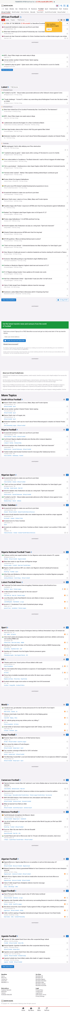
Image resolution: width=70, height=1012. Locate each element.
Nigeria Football (22, 559)
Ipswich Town (7, 608)
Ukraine (11, 9)
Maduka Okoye (7, 500)
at (34, 2)
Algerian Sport (26, 866)
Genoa (5, 886)
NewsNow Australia (41, 985)
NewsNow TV (5, 982)
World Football (15, 12)
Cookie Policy (39, 991)
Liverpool (6, 443)
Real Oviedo (7, 916)
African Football (5, 12)
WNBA (22, 642)
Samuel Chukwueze (17, 449)
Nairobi (6, 754)
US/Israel (11, 730)
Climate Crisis (23, 9)
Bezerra (6, 904)
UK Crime (6, 672)
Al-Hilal (6, 741)
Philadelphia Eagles (9, 655)
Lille (19, 833)
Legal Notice (25, 349)
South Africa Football (50, 12)
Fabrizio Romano (8, 532)
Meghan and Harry (8, 679)
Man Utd (20, 488)
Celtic (16, 886)
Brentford (6, 589)
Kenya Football (61, 12)
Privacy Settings (40, 996)
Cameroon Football (17, 874)
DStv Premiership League (10, 425)
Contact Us (4, 979)
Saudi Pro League (22, 741)
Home (3, 976)
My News (31, 1010)
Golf (21, 648)
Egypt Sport (7, 910)
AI (29, 9)
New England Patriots (20, 655)
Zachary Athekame (8, 578)
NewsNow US (39, 977)
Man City (15, 833)
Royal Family (24, 679)
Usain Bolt (6, 717)
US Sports (13, 634)
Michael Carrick (15, 788)
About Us (3, 977)
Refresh (46, 1010)
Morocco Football (17, 866)
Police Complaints (8, 666)
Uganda (6, 955)
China (15, 717)
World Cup (6, 571)
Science (65, 9)
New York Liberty (16, 642)
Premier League (8, 565)
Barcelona (15, 897)
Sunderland (14, 608)
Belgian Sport (16, 819)
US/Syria (6, 730)
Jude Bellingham (8, 601)
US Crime (16, 724)
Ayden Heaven (13, 488)
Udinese (19, 500)
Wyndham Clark (15, 648)
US (16, 711)
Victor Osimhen (25, 12)
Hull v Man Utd (7, 595)
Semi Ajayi (6, 488)
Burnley (11, 443)
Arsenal (14, 436)
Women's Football (26, 801)
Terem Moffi (40, 12)
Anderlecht (23, 819)
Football (40, 9)
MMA (8, 634)
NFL (27, 655)
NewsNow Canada (41, 984)
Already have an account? (10, 344)
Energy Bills (12, 685)
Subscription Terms (41, 994)
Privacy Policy (16, 349)
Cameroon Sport (17, 801)
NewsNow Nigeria (40, 979)
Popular (13, 20)
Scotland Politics (20, 685)
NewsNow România (41, 980)
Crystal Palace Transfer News (16, 839)
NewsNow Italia (40, 982)
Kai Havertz (7, 518)
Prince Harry (17, 679)
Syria (16, 730)
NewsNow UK (39, 976)
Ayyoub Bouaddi (8, 833)
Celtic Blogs (11, 886)
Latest (7, 20)
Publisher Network (6, 990)
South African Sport (18, 807)
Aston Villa (20, 943)
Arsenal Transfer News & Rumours (26, 512)
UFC (5, 634)
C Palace (6, 839)
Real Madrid (16, 601)
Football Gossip (22, 955)
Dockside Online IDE (6, 994)
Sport (46, 9)
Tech (60, 9)
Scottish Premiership (20, 916)
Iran (16, 9)
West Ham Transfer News (24, 565)
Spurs (11, 589)
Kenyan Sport (16, 748)
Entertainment (53, 9)
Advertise (4, 991)
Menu (39, 1010)
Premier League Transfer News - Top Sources (41, 795)
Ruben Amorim (7, 449)
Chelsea (6, 559)
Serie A (14, 500)
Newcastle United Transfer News (21, 795)
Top (3, 20)
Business (34, 9)
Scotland (6, 685)
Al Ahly (21, 910)
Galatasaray (15, 455)
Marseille (32, 12)
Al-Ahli (10, 904)
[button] (20, 20)
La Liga (22, 601)
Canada (13, 711)
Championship (17, 443)
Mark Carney (7, 711)
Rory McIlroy (7, 648)
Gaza (6, 9)
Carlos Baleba (7, 788)
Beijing (11, 717)
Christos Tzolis (19, 518)
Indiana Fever (7, 642)
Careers (3, 993)
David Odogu (17, 578)
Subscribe (4, 980)
